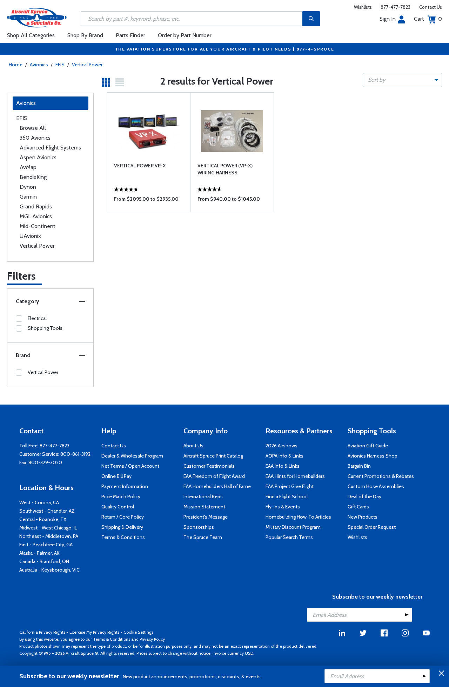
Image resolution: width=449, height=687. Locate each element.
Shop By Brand (85, 35)
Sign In (388, 18)
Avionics (39, 64)
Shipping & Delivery (122, 527)
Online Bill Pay (116, 476)
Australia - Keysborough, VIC (49, 570)
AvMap (28, 167)
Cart (428, 18)
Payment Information (124, 486)
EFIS (60, 64)
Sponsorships (198, 527)
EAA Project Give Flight (290, 486)
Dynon (28, 187)
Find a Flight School (287, 496)
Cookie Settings (138, 632)
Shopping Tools (45, 328)
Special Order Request (372, 527)
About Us (193, 445)
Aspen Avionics (38, 157)
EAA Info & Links (283, 466)
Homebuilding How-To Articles (298, 517)
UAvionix (30, 236)
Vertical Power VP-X (140, 165)
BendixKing (33, 177)
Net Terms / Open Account (130, 466)
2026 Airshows (281, 445)
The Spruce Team (202, 537)
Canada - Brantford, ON (44, 561)
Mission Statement (204, 506)
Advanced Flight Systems (50, 147)
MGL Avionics (36, 216)
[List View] (119, 82)
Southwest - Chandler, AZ (47, 511)
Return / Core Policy (122, 517)
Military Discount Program (293, 527)
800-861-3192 (75, 454)
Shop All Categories (31, 35)
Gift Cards (358, 506)
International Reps (203, 496)
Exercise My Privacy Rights (94, 632)
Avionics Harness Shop (372, 456)
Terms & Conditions (123, 537)
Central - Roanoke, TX (42, 519)
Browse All (33, 128)
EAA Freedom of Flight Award (214, 476)
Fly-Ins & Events (283, 506)
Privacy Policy (152, 639)
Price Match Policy (120, 496)
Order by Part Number (185, 35)
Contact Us (430, 7)
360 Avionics (35, 137)
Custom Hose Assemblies (376, 486)
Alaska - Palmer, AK (39, 553)
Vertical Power (87, 64)
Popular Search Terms (289, 537)
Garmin (28, 196)
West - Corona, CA (39, 502)
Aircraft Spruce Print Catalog (213, 456)
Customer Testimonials (209, 466)
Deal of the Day (364, 496)
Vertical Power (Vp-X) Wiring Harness (225, 169)
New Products (362, 517)
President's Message (205, 517)
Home (15, 64)
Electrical (37, 318)
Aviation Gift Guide (368, 445)
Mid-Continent (37, 226)
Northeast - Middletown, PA (48, 536)
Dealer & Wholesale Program (132, 456)
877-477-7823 (395, 7)
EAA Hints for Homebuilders (295, 476)
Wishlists (363, 7)
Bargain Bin (359, 466)
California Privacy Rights (42, 632)
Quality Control (117, 506)
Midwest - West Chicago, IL (48, 528)
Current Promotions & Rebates (381, 476)
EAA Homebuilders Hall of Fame (217, 486)
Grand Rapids (36, 206)
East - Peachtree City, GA (46, 544)
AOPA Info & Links (284, 456)
